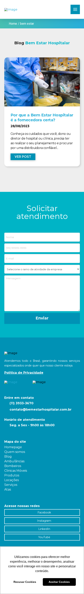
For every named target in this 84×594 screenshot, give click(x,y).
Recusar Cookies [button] (24, 581)
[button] (75, 9)
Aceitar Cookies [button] (59, 581)
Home (13, 23)
